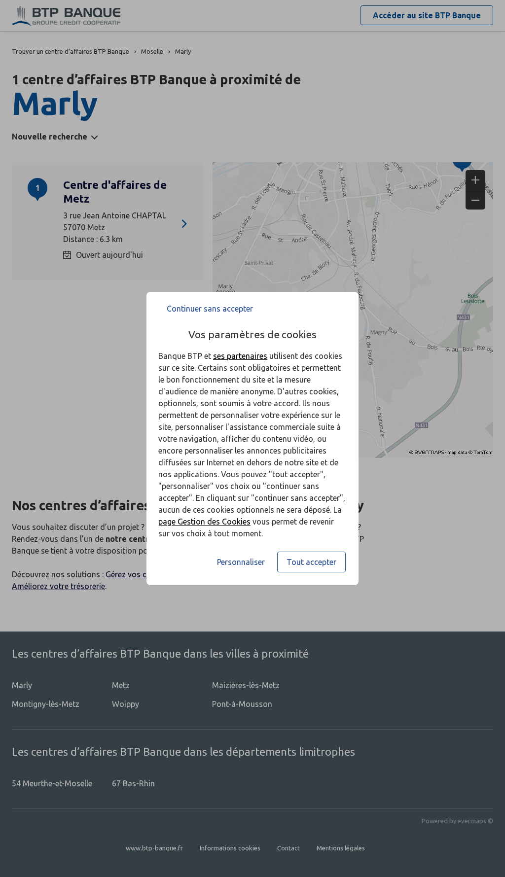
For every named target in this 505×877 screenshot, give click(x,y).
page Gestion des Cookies (204, 521)
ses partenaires (240, 355)
